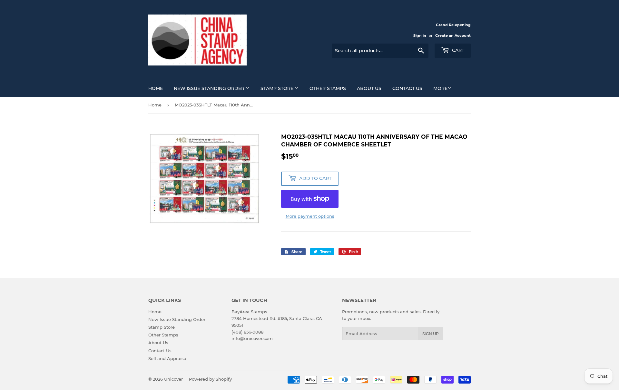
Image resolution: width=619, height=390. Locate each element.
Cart (457, 50)
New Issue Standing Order (210, 88)
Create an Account (453, 35)
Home (155, 88)
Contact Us (407, 88)
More (440, 88)
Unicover (173, 379)
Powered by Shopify (210, 379)
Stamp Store (277, 88)
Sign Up (430, 333)
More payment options (310, 216)
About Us (369, 88)
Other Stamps (328, 88)
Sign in (419, 35)
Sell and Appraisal (168, 358)
